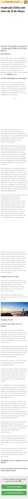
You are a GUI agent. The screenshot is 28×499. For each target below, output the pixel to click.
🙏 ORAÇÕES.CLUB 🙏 (12, 2)
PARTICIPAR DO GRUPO (14, 493)
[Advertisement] (14, 30)
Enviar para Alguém (15, 487)
